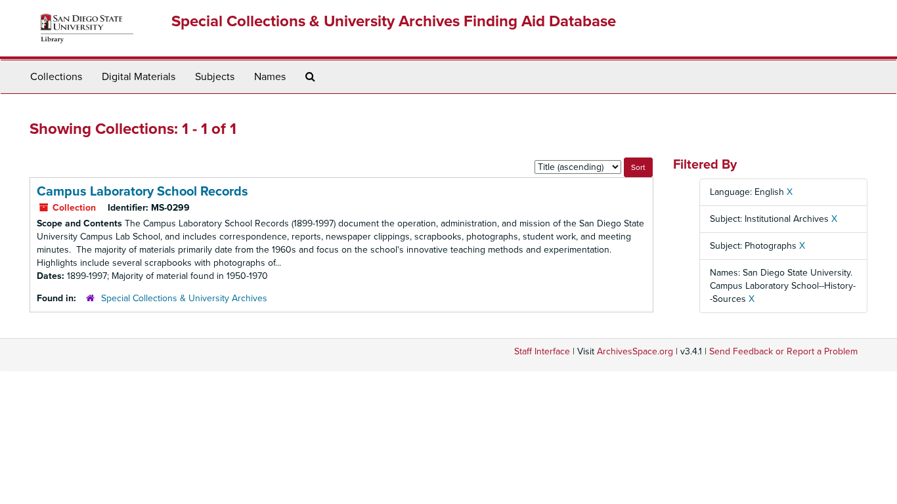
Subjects (214, 76)
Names (270, 76)
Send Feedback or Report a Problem (783, 351)
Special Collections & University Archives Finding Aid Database (393, 21)
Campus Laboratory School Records (142, 192)
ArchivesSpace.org (635, 351)
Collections (56, 76)
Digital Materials (138, 76)
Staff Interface (542, 351)
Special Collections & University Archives (184, 298)
